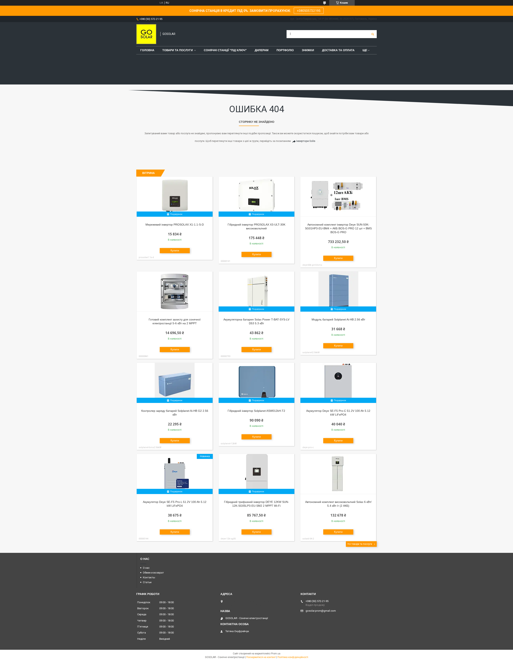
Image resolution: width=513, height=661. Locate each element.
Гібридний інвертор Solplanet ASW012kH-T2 (256, 410)
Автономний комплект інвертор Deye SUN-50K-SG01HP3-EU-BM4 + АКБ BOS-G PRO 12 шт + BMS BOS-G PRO (338, 228)
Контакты (149, 577)
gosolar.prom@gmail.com (321, 610)
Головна (147, 50)
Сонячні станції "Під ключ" (225, 50)
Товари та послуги (177, 50)
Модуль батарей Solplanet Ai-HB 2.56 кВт (338, 319)
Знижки (308, 50)
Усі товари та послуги (359, 544)
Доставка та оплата (338, 50)
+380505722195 (308, 11)
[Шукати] (373, 34)
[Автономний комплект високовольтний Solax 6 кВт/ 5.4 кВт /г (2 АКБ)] (338, 474)
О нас (146, 567)
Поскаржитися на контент (261, 657)
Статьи (147, 582)
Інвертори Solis (305, 140)
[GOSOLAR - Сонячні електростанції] (146, 34)
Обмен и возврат (153, 572)
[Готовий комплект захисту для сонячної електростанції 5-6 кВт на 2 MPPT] (175, 292)
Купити (175, 250)
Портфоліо (285, 50)
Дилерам (262, 50)
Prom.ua (275, 653)
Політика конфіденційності (293, 657)
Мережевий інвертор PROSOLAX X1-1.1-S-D (174, 224)
